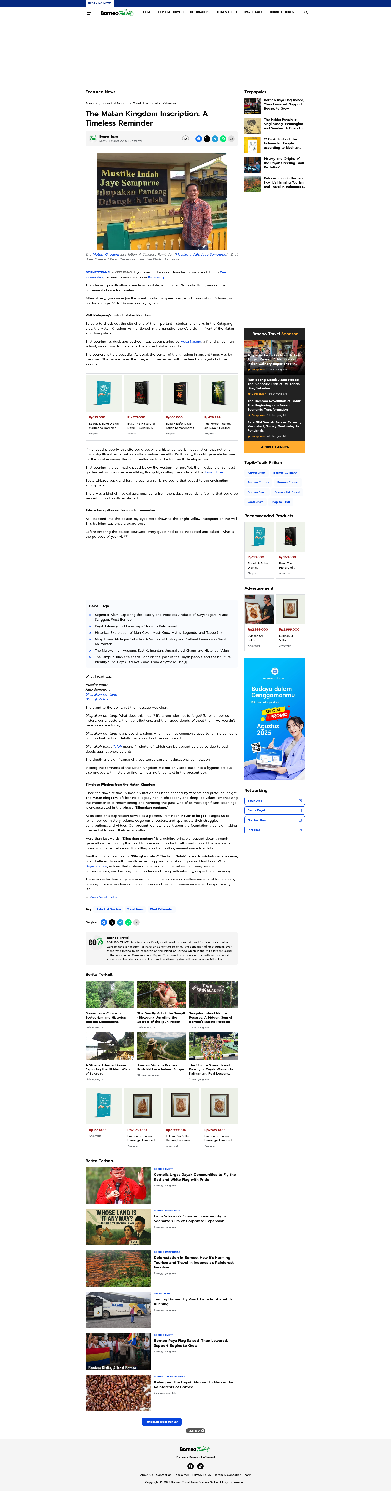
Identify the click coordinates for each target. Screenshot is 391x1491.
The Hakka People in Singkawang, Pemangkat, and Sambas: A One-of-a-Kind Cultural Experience (284, 124)
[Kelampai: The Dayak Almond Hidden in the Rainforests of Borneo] (118, 1393)
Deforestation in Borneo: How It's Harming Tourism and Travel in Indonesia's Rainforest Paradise (194, 1262)
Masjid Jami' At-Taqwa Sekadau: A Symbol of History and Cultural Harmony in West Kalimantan (160, 642)
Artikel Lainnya (275, 447)
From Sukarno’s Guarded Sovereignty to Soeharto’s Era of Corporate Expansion (190, 1218)
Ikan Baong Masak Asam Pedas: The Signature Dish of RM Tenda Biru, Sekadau (274, 384)
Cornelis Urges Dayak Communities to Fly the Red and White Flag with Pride (195, 1177)
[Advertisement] (195, 53)
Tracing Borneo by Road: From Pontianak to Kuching (193, 1301)
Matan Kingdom (106, 254)
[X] (207, 138)
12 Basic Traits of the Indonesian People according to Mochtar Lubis (281, 143)
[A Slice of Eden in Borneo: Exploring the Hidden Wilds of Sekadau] (110, 1046)
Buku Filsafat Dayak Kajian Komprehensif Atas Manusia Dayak (257, 565)
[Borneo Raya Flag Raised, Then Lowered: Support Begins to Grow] (118, 1351)
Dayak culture (96, 866)
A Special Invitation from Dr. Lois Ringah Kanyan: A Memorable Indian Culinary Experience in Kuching (274, 359)
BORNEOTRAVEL (98, 272)
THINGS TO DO (227, 12)
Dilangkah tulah (98, 699)
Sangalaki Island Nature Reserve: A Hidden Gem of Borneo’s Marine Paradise (210, 1017)
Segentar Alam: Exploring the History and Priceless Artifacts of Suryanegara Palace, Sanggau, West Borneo (162, 617)
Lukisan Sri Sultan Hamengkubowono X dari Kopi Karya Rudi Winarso (259, 638)
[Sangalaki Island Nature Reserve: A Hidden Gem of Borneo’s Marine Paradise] (213, 994)
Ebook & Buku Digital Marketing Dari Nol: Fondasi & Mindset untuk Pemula (181, 426)
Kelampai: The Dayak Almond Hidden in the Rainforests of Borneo (193, 1384)
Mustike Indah (187, 254)
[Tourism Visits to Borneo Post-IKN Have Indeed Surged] (161, 1046)
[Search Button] (306, 13)
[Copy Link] (231, 138)
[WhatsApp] (223, 138)
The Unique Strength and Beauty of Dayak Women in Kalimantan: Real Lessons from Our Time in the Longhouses (211, 1069)
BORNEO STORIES (282, 12)
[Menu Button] (90, 13)
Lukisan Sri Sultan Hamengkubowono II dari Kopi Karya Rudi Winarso (290, 638)
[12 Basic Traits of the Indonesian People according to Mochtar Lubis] (252, 145)
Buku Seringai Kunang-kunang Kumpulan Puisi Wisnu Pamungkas (289, 565)
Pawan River (214, 472)
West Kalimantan (162, 909)
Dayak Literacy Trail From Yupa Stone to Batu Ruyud (136, 626)
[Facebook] (199, 138)
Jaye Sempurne (213, 254)
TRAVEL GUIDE (253, 12)
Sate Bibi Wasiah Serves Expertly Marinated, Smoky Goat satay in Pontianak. (274, 426)
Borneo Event (163, 1169)
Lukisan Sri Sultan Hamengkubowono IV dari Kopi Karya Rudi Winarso (219, 1138)
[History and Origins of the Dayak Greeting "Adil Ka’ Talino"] (252, 165)
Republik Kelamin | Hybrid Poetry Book (102, 426)
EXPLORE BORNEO (171, 12)
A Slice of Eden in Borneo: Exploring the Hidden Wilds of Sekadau (108, 1069)
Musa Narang (191, 341)
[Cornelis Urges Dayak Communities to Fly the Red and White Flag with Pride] (118, 1185)
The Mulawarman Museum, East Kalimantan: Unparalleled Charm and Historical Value (162, 650)
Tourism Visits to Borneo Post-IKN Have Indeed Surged (161, 1067)
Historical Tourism (108, 909)
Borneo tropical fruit (169, 1376)
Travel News (135, 909)
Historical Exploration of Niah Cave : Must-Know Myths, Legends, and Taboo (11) (158, 632)
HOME (147, 12)
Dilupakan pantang (101, 694)
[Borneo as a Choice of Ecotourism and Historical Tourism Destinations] (110, 994)
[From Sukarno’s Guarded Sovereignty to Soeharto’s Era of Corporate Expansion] (118, 1227)
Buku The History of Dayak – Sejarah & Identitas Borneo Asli (218, 426)
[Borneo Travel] (117, 12)
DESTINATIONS (200, 12)
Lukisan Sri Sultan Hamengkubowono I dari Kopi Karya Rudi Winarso (141, 1138)
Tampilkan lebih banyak (161, 1422)
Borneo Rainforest (167, 1210)
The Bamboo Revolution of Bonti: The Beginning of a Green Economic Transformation (274, 405)
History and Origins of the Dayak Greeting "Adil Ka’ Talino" (284, 163)
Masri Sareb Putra (103, 897)
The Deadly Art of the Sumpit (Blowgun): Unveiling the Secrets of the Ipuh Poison (161, 1017)
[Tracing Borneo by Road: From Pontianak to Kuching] (118, 1310)
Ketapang (156, 277)
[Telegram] (215, 138)
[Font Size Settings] (185, 138)
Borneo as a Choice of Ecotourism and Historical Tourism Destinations (106, 1017)
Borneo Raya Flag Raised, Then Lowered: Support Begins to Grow (191, 1343)
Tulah (117, 746)
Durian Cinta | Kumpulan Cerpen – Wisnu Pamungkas (141, 426)
